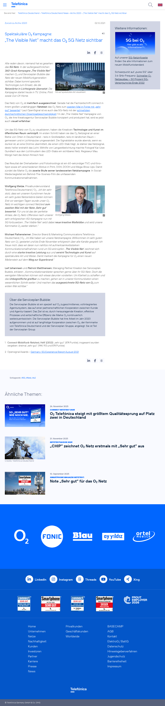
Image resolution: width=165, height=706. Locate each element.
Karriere (33, 661)
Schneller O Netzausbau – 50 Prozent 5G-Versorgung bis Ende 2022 (133, 79)
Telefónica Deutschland (28, 13)
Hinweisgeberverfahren (122, 651)
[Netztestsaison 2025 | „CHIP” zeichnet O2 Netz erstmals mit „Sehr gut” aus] (81, 449)
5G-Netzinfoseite (138, 57)
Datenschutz (115, 646)
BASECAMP (115, 626)
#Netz (28, 378)
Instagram (66, 579)
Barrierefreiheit (116, 661)
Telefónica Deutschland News (54, 13)
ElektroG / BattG (118, 641)
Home (32, 626)
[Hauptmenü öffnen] (5, 5)
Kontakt (112, 636)
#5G (23, 378)
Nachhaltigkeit (37, 641)
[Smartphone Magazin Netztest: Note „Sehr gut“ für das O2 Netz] (81, 483)
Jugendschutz (116, 656)
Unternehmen (37, 631)
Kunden (33, 646)
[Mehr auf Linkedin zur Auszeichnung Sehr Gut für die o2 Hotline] (78, 603)
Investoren (34, 651)
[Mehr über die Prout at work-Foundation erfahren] (135, 603)
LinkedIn (40, 579)
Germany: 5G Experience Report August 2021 (55, 351)
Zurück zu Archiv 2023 (16, 23)
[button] (89, 52)
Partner (32, 656)
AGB (110, 631)
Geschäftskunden (77, 631)
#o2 (34, 378)
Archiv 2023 (75, 13)
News (31, 671)
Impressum (114, 666)
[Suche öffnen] (150, 5)
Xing (136, 579)
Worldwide (72, 636)
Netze (32, 636)
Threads (90, 579)
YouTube (115, 579)
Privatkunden (74, 626)
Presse (32, 666)
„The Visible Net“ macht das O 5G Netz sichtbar (105, 13)
